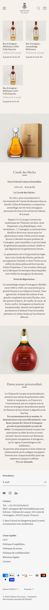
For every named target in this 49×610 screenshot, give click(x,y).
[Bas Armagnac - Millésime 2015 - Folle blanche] (13, 75)
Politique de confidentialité (16, 553)
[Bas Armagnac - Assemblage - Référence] (36, 31)
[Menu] (4, 8)
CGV (5, 540)
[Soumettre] (45, 482)
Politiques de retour (12, 548)
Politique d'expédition (14, 544)
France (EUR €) (10, 589)
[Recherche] (39, 9)
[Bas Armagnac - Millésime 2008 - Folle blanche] (13, 31)
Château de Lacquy (18, 597)
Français (27, 589)
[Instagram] (10, 492)
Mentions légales (11, 557)
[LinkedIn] (16, 492)
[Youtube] (4, 492)
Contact (7, 561)
